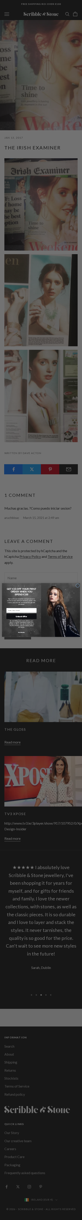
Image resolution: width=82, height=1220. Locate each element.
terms (22, 627)
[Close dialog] (77, 585)
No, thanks (21, 632)
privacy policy (29, 625)
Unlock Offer (21, 616)
